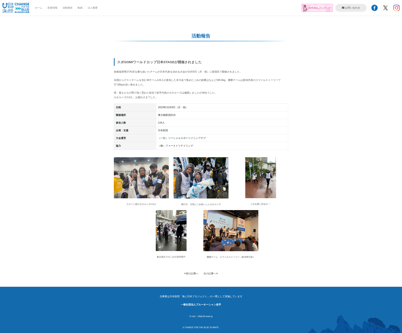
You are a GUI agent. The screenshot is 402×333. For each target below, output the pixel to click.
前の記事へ (191, 273)
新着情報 (52, 7)
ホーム (40, 7)
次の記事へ (210, 273)
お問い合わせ (352, 7)
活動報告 (67, 7)
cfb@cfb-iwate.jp (205, 316)
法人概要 (93, 7)
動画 (80, 7)
